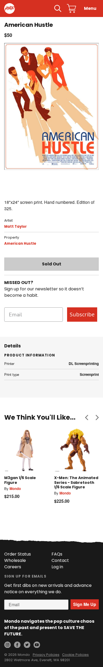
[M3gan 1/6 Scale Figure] (26, 450)
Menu (90, 8)
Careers (12, 567)
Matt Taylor (15, 226)
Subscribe (82, 314)
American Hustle (20, 243)
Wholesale (15, 560)
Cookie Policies (75, 654)
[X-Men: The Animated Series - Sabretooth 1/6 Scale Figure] (76, 450)
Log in (57, 567)
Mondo (15, 488)
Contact (60, 560)
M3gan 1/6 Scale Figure (20, 480)
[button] (86, 417)
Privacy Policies (46, 654)
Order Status (17, 554)
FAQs (57, 554)
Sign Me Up (84, 604)
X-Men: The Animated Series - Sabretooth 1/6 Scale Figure (76, 482)
